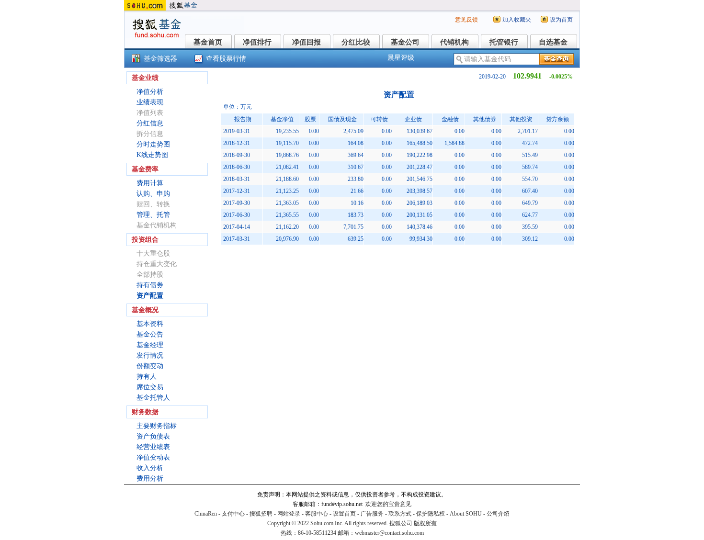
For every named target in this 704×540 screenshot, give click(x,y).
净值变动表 (153, 457)
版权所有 (425, 523)
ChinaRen (205, 513)
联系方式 (399, 513)
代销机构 (454, 42)
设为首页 (561, 19)
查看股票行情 (226, 58)
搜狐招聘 (261, 513)
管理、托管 (153, 214)
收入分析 (149, 468)
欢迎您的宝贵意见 (388, 504)
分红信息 (149, 123)
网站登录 (288, 513)
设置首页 (344, 513)
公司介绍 (498, 513)
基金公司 (405, 42)
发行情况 (149, 355)
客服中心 (316, 513)
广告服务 (372, 513)
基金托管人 (153, 397)
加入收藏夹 (516, 19)
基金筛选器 (160, 58)
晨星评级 (400, 57)
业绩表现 (149, 102)
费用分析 (149, 478)
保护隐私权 (430, 513)
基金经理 (149, 345)
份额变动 (149, 366)
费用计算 (149, 183)
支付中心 (233, 513)
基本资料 (149, 323)
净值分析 (149, 91)
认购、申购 (153, 193)
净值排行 (257, 42)
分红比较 (355, 42)
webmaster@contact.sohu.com (389, 532)
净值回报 (306, 42)
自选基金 (553, 42)
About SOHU (466, 513)
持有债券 (149, 285)
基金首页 (207, 42)
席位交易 (149, 387)
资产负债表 (153, 436)
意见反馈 (466, 19)
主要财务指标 (156, 425)
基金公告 (149, 334)
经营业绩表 (153, 446)
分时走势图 (153, 144)
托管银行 (503, 42)
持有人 (146, 376)
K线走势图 (152, 154)
